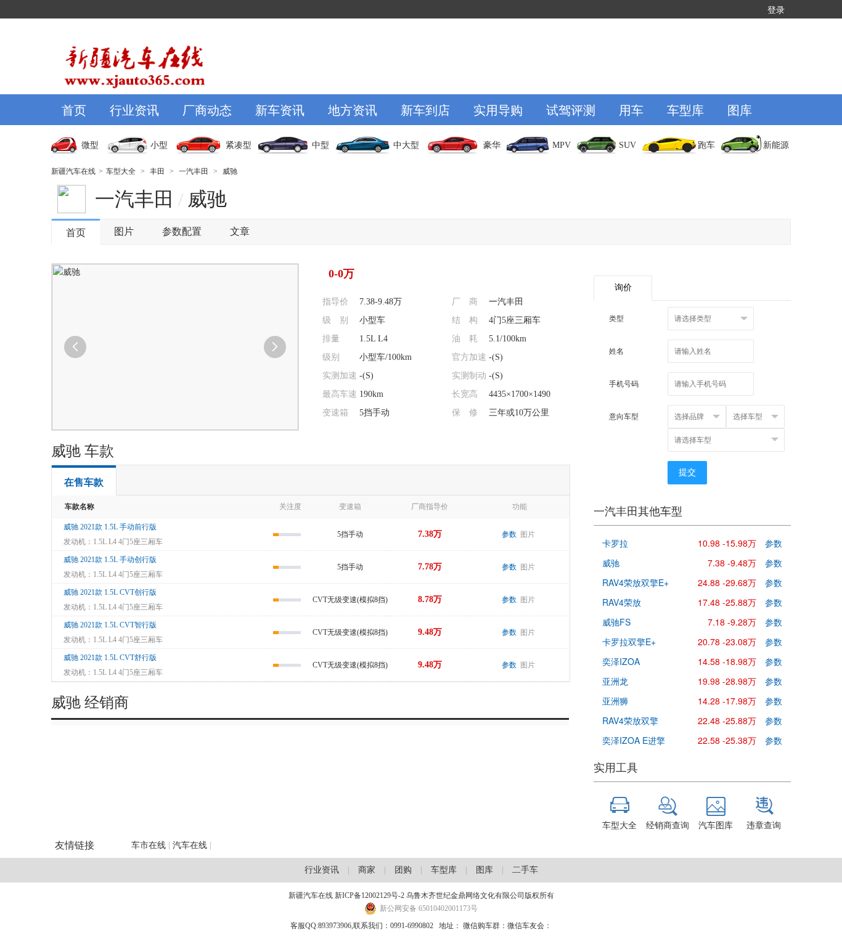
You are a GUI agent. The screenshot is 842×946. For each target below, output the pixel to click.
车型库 (685, 109)
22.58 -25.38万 (727, 740)
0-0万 (341, 273)
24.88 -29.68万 (727, 582)
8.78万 (430, 599)
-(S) (496, 357)
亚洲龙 (615, 681)
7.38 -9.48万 (732, 563)
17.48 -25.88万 (727, 602)
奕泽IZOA (621, 661)
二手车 (525, 870)
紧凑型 (238, 145)
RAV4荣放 (621, 602)
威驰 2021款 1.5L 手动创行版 (110, 559)
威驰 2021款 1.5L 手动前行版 (110, 527)
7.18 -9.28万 (732, 622)
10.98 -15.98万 (727, 543)
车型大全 (121, 171)
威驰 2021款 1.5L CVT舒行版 (110, 657)
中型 (320, 145)
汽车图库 (715, 824)
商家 (366, 870)
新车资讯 (280, 109)
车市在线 (148, 845)
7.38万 (430, 534)
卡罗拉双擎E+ (629, 641)
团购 (403, 870)
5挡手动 (374, 412)
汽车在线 (190, 845)
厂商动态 (207, 109)
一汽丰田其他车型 (638, 511)
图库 (739, 109)
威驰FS (616, 622)
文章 (240, 231)
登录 (776, 9)
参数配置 (182, 231)
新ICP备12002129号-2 (369, 895)
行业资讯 (134, 109)
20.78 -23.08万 (727, 641)
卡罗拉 (615, 543)
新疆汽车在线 (73, 171)
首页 (74, 109)
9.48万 (430, 632)
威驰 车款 (82, 451)
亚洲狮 (615, 701)
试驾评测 (570, 109)
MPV (561, 145)
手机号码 (624, 384)
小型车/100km (385, 357)
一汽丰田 (193, 171)
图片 (124, 231)
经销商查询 (667, 824)
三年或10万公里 (519, 412)
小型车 (372, 320)
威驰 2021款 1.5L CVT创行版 (110, 592)
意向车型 (624, 416)
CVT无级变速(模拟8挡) (350, 599)
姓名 (616, 351)
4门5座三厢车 (515, 320)
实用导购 (498, 109)
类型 (616, 318)
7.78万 (430, 566)
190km (371, 394)
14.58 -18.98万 (727, 661)
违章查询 (763, 824)
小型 (159, 145)
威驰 (230, 171)
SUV (627, 145)
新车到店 (425, 109)
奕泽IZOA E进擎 (633, 740)
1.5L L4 (373, 338)
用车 (631, 109)
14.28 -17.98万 (727, 701)
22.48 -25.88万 (727, 720)
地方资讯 (352, 109)
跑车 (706, 145)
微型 (90, 145)
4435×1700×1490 (519, 394)
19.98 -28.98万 (727, 681)
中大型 (406, 145)
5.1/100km (507, 338)
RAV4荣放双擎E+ (635, 582)
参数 (509, 534)
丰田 (157, 171)
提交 (687, 472)
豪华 (492, 145)
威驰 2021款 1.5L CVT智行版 (110, 625)
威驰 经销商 (90, 703)
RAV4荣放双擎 (630, 720)
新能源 (776, 145)
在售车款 (84, 482)
